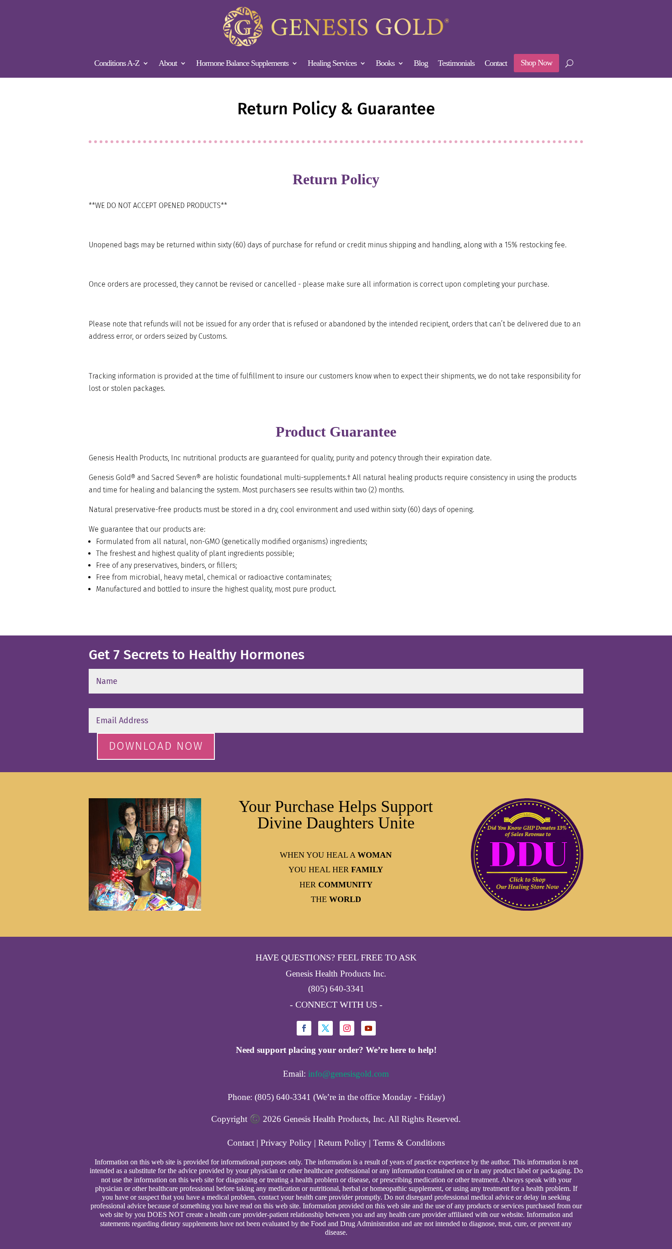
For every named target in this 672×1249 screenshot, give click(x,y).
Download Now (156, 746)
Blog (421, 64)
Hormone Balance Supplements (242, 64)
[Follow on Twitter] (325, 1028)
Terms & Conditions (409, 1143)
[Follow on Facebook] (304, 1028)
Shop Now (536, 62)
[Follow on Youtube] (368, 1028)
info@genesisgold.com (348, 1073)
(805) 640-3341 (336, 988)
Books (385, 64)
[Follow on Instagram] (347, 1028)
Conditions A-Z (116, 64)
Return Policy (342, 1143)
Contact (496, 64)
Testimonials (456, 64)
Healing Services (332, 64)
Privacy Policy (286, 1143)
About (168, 64)
